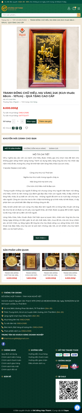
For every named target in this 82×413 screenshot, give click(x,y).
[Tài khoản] (68, 8)
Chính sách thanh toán (11, 360)
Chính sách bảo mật (10, 366)
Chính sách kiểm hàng (11, 357)
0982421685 (25, 320)
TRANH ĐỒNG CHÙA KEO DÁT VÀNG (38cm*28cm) (31, 275)
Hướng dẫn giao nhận (38, 360)
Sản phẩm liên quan (16, 250)
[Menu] (79, 8)
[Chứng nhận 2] (74, 366)
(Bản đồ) (48, 308)
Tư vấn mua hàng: (16, 113)
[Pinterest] (17, 128)
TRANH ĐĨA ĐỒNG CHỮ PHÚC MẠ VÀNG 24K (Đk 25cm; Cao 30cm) (70, 276)
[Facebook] (3, 344)
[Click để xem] (47, 57)
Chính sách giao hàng (10, 363)
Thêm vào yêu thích (26, 128)
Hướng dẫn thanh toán (38, 357)
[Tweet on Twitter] (20, 128)
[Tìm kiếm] (79, 15)
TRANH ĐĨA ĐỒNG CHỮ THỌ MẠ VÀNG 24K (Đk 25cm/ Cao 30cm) (11, 276)
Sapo (66, 410)
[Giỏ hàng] (74, 8)
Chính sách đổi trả (9, 369)
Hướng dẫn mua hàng (38, 354)
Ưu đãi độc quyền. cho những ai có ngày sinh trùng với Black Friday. (35, 2)
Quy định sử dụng (9, 354)
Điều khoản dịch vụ (37, 363)
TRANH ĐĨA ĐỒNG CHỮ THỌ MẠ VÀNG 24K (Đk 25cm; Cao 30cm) (50, 276)
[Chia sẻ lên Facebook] (13, 128)
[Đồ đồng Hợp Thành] (12, 8)
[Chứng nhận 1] (62, 366)
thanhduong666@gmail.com (16, 338)
